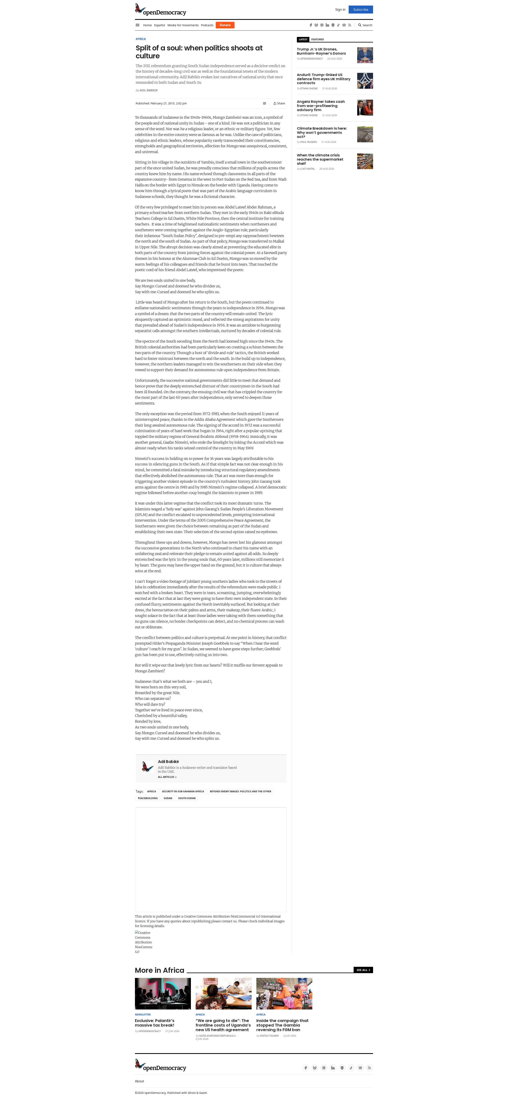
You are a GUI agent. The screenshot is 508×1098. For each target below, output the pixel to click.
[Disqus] (211, 859)
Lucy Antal (307, 168)
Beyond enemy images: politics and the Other (240, 791)
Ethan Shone (309, 88)
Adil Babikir (149, 90)
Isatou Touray (269, 1035)
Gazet (203, 1093)
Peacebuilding (148, 798)
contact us (229, 921)
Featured (317, 39)
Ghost (192, 1093)
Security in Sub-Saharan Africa (183, 791)
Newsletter (143, 1014)
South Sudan (187, 798)
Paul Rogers (308, 142)
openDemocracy (311, 58)
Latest (303, 39)
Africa (141, 39)
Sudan (168, 798)
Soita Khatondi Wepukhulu (217, 1035)
